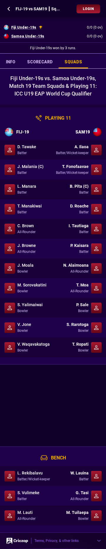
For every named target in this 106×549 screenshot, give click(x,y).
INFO (10, 62)
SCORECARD (40, 62)
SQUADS (73, 62)
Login (88, 9)
